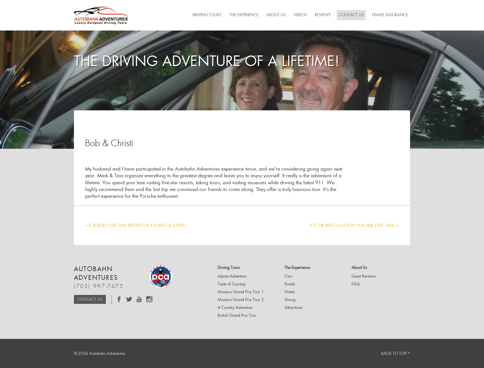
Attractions (293, 307)
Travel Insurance (390, 14)
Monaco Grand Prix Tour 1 (241, 291)
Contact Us (351, 14)
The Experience (244, 14)
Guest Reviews (364, 276)
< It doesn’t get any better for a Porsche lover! (135, 225)
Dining (290, 299)
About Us (276, 14)
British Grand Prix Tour (237, 315)
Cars (289, 276)
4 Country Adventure (235, 307)
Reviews (323, 14)
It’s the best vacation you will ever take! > (354, 225)
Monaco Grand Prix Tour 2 (241, 299)
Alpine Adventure (232, 276)
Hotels (290, 291)
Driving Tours (207, 14)
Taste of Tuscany (232, 284)
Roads (290, 284)
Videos (300, 14)
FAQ (356, 284)
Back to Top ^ (395, 353)
